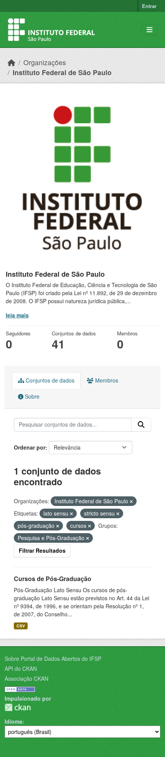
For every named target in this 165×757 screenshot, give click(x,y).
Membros (106, 380)
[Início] (11, 62)
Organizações (44, 62)
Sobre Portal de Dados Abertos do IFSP (53, 658)
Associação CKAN (26, 678)
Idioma (13, 721)
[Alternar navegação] (149, 29)
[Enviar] (141, 425)
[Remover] (131, 501)
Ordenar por (29, 447)
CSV (20, 626)
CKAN (18, 707)
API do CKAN (21, 668)
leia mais (17, 315)
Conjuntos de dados (49, 380)
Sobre (31, 396)
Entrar (149, 6)
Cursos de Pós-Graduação (52, 578)
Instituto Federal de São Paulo (62, 72)
